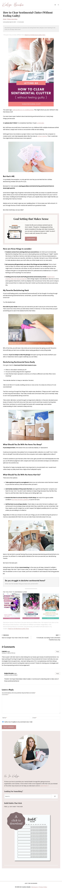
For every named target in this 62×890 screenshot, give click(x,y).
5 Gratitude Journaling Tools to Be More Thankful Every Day (48, 637)
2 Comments (20, 22)
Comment (5, 694)
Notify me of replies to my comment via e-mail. (18, 722)
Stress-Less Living (12, 19)
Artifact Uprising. (42, 136)
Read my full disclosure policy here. (35, 35)
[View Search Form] (58, 5)
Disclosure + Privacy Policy (39, 887)
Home (4, 19)
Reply (57, 651)
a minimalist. (40, 123)
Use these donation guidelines (20, 500)
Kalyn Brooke (9, 673)
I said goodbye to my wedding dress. (23, 110)
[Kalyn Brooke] (13, 4)
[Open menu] (55, 5)
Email (35, 718)
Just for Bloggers (31, 883)
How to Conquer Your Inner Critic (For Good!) (15, 636)
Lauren (4, 651)
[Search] (55, 796)
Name (4, 718)
